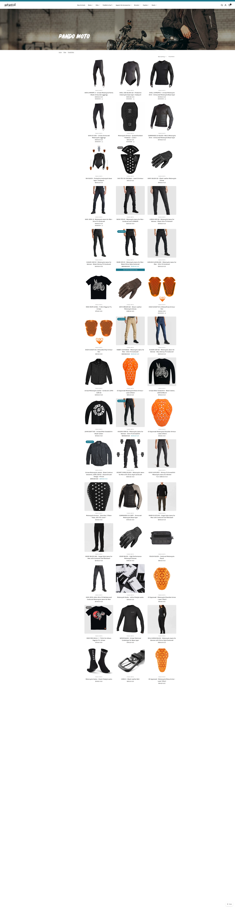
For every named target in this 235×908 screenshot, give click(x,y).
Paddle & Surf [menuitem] (107, 5)
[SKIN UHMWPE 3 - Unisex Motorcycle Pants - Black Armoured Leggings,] (98, 73)
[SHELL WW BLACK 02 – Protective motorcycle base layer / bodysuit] (130, 73)
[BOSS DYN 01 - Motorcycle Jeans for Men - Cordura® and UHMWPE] (130, 200)
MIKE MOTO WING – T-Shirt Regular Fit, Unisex (99, 308)
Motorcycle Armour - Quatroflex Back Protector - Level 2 (130, 136)
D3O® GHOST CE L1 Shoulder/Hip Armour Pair (98, 351)
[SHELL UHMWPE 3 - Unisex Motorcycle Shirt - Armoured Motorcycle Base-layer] (162, 73)
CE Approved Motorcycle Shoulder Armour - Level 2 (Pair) (162, 432)
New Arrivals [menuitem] (81, 5)
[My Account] (225, 5)
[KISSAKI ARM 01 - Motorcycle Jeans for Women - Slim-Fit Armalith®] (130, 412)
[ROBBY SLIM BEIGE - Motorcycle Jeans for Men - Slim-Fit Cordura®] (130, 331)
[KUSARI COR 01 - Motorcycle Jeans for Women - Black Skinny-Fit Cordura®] (98, 243)
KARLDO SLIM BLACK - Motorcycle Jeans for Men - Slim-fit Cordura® (162, 263)
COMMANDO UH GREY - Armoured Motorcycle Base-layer (130, 516)
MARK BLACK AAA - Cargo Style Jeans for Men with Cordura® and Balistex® (98, 557)
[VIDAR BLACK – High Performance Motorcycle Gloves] (130, 537)
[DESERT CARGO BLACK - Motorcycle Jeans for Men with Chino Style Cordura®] (130, 453)
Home (60, 52)
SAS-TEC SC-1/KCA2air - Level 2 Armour (130, 178)
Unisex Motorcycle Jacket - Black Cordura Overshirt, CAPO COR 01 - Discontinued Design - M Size (99, 474)
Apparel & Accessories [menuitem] (123, 5)
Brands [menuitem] (136, 5)
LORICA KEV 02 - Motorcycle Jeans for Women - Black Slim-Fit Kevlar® (162, 220)
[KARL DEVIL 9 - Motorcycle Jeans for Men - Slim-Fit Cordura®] (98, 200)
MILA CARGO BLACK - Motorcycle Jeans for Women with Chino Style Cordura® (162, 639)
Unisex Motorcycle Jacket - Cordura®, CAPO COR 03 (99, 392)
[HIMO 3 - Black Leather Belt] (130, 660)
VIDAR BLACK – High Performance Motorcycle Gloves (130, 557)
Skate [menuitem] (90, 5)
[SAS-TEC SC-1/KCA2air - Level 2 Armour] (130, 159)
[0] (228, 5)
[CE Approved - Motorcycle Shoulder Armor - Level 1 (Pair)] (162, 578)
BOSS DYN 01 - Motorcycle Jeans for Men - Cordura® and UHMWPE (130, 220)
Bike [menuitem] (97, 5)
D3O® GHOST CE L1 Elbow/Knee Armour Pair (162, 308)
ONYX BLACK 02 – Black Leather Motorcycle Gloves (162, 179)
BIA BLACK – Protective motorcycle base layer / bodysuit (99, 179)
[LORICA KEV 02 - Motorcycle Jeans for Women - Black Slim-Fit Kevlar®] (162, 200)
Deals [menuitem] (153, 5)
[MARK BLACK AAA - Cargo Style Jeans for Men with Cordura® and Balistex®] (98, 537)
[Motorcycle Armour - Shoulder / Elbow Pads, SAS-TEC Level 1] (98, 496)
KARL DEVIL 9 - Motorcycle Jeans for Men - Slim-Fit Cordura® (99, 220)
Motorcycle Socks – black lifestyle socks (99, 679)
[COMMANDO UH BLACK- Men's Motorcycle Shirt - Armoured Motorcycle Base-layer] (162, 116)
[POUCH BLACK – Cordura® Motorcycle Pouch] (162, 537)
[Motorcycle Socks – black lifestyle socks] (98, 660)
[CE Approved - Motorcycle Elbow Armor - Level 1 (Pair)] (162, 660)
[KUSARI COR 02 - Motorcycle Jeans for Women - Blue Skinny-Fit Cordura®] (162, 331)
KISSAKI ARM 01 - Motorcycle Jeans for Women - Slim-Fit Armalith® (130, 432)
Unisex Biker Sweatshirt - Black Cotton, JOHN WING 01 (162, 392)
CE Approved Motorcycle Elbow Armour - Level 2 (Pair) (130, 392)
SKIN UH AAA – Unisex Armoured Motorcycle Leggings (99, 136)
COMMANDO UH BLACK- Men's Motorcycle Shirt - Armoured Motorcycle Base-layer (162, 136)
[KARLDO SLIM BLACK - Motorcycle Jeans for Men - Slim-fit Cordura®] (162, 243)
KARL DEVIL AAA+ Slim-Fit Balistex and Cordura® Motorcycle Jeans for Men (99, 598)
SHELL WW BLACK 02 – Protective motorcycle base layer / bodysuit (130, 94)
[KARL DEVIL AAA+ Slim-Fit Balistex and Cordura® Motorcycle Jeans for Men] (98, 578)
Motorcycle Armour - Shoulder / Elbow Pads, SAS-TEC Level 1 (99, 516)
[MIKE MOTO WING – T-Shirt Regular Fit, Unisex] (98, 288)
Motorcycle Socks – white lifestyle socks (130, 597)
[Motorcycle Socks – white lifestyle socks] (130, 578)
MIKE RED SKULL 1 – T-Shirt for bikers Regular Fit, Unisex (99, 639)
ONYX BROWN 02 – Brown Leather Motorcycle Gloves (130, 308)
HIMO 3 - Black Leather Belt (130, 679)
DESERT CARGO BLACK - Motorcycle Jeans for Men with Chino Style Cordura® (130, 473)
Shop (65, 52)
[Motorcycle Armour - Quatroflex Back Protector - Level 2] (130, 116)
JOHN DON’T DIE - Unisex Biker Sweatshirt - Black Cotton (99, 432)
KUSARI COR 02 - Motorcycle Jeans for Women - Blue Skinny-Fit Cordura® (161, 351)
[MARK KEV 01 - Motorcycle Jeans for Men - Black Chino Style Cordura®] (130, 243)
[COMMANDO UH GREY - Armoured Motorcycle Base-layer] (130, 496)
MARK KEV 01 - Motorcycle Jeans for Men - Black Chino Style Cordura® (130, 263)
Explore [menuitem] (145, 5)
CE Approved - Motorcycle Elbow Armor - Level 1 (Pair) (162, 680)
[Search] (222, 5)
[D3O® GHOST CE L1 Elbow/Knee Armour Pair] (162, 288)
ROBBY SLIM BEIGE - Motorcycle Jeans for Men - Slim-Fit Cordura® (130, 351)
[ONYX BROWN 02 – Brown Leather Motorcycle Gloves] (130, 288)
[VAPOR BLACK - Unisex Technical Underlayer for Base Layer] (130, 619)
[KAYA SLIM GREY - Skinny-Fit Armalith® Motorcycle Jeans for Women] (162, 453)
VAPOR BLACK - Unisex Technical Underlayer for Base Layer (130, 639)
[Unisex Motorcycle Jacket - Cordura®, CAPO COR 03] (98, 371)
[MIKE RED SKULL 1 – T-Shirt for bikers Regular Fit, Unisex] (98, 619)
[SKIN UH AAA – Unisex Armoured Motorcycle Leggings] (98, 116)
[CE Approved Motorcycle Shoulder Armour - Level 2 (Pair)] (162, 412)
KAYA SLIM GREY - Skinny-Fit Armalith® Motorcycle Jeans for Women (162, 473)
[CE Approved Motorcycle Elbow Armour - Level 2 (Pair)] (130, 371)
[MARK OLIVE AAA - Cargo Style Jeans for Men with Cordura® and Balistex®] (162, 496)
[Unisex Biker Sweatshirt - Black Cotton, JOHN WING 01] (162, 371)
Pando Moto (71, 52)
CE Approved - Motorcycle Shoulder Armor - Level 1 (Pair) (162, 598)
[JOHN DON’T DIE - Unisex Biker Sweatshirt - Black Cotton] (98, 412)
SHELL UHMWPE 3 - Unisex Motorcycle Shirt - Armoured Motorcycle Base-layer (162, 94)
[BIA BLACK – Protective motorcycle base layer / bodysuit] (98, 159)
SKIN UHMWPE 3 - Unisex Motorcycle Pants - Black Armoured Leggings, (99, 94)
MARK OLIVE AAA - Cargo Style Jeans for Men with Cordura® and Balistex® (162, 516)
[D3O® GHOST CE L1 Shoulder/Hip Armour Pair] (98, 331)
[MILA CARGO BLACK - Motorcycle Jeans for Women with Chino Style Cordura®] (162, 619)
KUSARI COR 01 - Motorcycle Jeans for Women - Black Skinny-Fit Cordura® (98, 263)
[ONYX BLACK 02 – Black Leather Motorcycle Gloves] (162, 159)
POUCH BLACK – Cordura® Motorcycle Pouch (161, 557)
